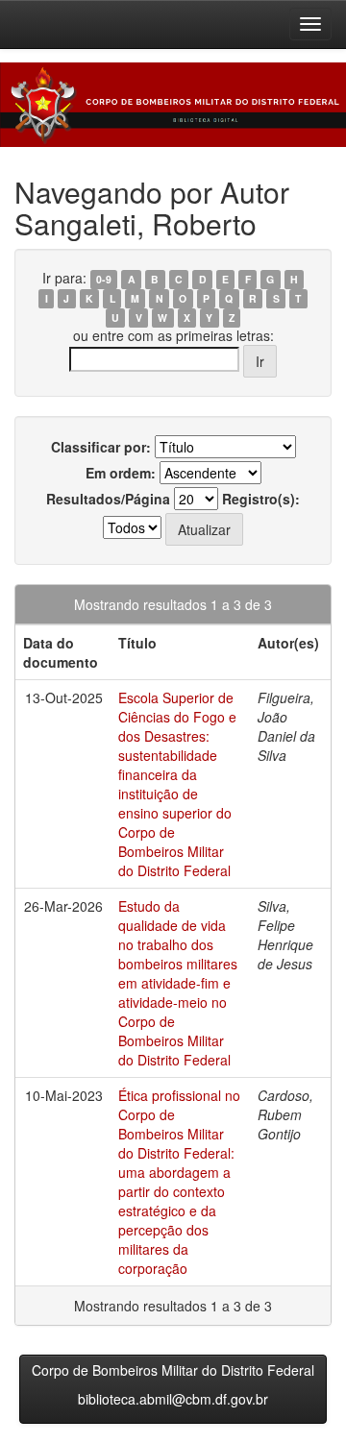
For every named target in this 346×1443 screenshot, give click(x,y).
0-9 (103, 279)
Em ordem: (121, 472)
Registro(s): (261, 498)
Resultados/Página (108, 498)
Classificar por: (101, 446)
